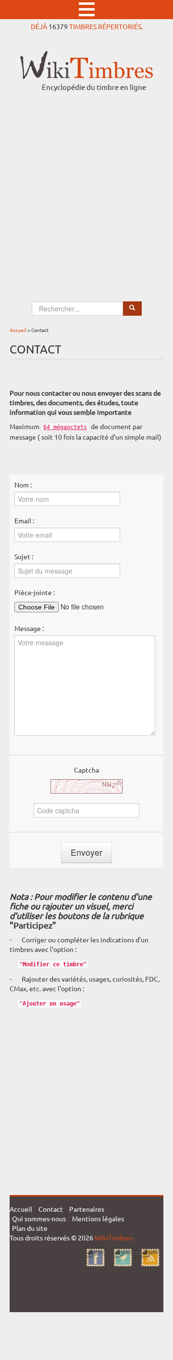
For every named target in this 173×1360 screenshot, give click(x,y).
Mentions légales (98, 1218)
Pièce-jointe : (34, 592)
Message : (29, 628)
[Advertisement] (86, 187)
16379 (58, 26)
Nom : (23, 484)
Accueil (18, 329)
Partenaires (86, 1209)
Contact (50, 1209)
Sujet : (23, 556)
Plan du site (30, 1228)
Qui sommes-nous (39, 1218)
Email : (24, 520)
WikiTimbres (114, 1237)
